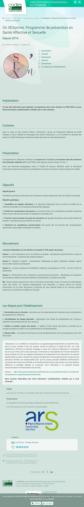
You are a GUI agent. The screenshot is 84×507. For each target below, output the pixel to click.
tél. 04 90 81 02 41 (48, 484)
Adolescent (31, 455)
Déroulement (46, 64)
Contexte (44, 54)
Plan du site (26, 486)
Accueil (7, 18)
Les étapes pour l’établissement (53, 67)
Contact (18, 486)
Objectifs (44, 60)
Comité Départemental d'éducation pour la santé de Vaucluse (41, 482)
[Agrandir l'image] (19, 66)
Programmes (16, 18)
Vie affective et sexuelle (31, 18)
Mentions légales (37, 486)
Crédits (46, 486)
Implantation (46, 51)
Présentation (46, 57)
